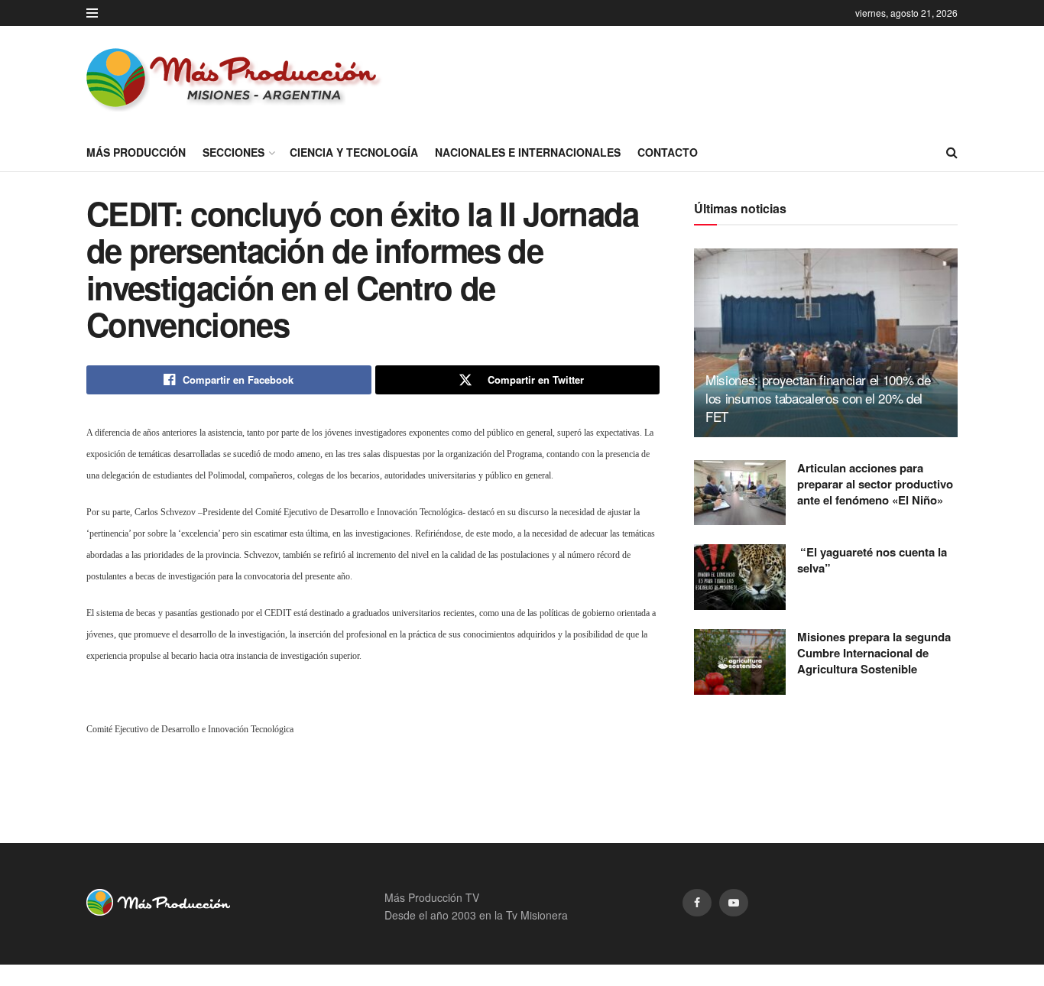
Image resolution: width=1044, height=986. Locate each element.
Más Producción (136, 152)
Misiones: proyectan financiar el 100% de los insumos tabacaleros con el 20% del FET (817, 398)
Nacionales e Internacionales (528, 152)
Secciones (233, 152)
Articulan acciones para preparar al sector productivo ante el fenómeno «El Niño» (875, 483)
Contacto (667, 152)
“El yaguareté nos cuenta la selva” (872, 559)
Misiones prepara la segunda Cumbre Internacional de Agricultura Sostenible (874, 652)
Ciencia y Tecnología (354, 152)
